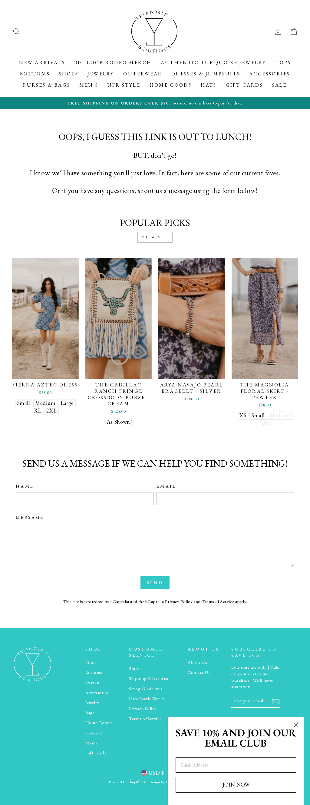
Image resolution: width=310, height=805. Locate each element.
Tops (283, 62)
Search (135, 668)
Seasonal (93, 733)
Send (155, 582)
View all (155, 237)
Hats (209, 85)
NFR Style (123, 85)
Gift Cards (244, 85)
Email (166, 486)
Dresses (93, 682)
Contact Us (199, 672)
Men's (88, 85)
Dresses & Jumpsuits (205, 74)
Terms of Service (218, 601)
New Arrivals (42, 62)
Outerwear (142, 74)
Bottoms (35, 74)
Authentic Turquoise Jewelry (213, 62)
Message (30, 517)
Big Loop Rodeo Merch (113, 62)
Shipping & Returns (148, 678)
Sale (279, 85)
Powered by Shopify (124, 781)
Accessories (269, 74)
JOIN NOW (236, 784)
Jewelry (100, 74)
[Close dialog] (296, 725)
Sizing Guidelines (145, 689)
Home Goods (171, 85)
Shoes (68, 74)
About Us (197, 662)
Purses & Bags (46, 85)
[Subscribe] (276, 701)
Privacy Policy (179, 601)
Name (25, 486)
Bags (90, 713)
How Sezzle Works (147, 699)
